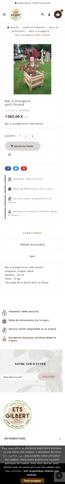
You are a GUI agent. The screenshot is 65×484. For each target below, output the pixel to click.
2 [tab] (32, 93)
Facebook (8, 168)
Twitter (16, 168)
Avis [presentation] (32, 256)
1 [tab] (29, 93)
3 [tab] (35, 93)
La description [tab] (32, 233)
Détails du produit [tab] (32, 244)
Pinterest (24, 168)
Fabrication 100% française (34, 2)
